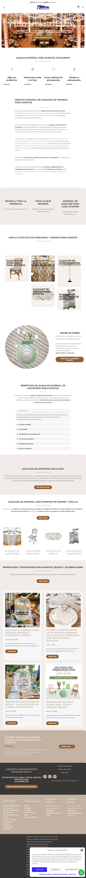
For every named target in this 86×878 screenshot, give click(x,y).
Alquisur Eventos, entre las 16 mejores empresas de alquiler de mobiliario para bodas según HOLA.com (62, 635)
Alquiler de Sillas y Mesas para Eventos (37, 844)
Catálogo (27, 808)
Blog (26, 815)
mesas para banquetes (23, 141)
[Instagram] (45, 776)
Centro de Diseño (30, 817)
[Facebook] (50, 776)
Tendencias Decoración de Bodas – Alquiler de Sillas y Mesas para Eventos (22, 704)
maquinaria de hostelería (48, 115)
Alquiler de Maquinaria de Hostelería (8, 826)
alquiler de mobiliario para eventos (35, 113)
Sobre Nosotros (30, 812)
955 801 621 (50, 810)
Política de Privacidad (60, 874)
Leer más (11, 651)
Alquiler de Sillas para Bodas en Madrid (37, 846)
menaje (52, 171)
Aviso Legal (72, 874)
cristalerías (19, 148)
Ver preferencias (73, 869)
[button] (82, 850)
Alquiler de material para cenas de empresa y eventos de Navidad (22, 633)
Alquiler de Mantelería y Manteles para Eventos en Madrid (42, 836)
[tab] (43, 415)
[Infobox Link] (12, 542)
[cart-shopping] (78, 6)
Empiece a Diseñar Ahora (70, 359)
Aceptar (39, 869)
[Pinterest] (55, 776)
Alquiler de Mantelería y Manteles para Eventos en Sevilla (42, 839)
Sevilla (41, 146)
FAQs (26, 806)
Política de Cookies (64, 769)
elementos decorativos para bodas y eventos (31, 143)
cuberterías (27, 148)
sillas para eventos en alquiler (56, 139)
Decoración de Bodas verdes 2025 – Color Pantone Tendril (60, 704)
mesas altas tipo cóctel (40, 141)
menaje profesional (31, 115)
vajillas (65, 146)
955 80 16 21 (39, 2)
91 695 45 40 (52, 2)
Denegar (55, 869)
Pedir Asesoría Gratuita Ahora (21, 787)
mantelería (53, 113)
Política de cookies (45, 874)
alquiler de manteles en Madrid (26, 146)
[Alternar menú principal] (4, 7)
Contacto (27, 810)
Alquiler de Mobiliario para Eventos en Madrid (39, 841)
